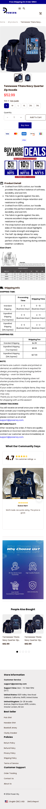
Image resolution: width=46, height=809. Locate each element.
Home (2, 22)
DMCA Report (33, 801)
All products (13, 22)
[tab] (17, 652)
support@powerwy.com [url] (11, 420)
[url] (15, 684)
